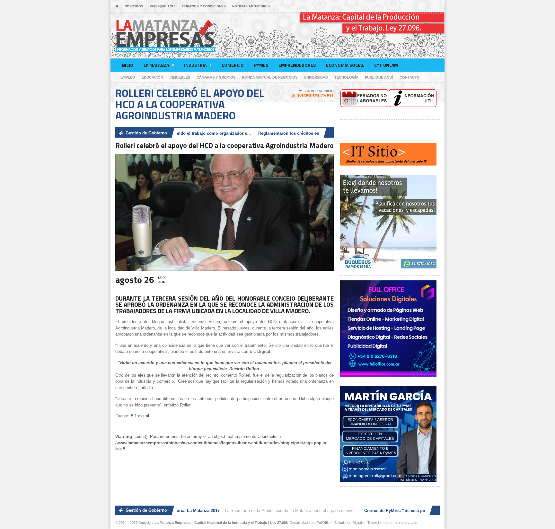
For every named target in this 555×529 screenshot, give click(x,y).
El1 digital (140, 416)
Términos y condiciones (204, 6)
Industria (195, 65)
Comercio (233, 65)
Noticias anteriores (251, 6)
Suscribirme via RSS (315, 95)
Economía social (345, 65)
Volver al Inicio (319, 91)
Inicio (126, 65)
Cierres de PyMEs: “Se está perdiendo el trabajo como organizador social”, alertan (184, 133)
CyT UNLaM (386, 65)
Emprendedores (297, 65)
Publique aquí (162, 6)
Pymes (261, 65)
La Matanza (156, 65)
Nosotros (134, 6)
